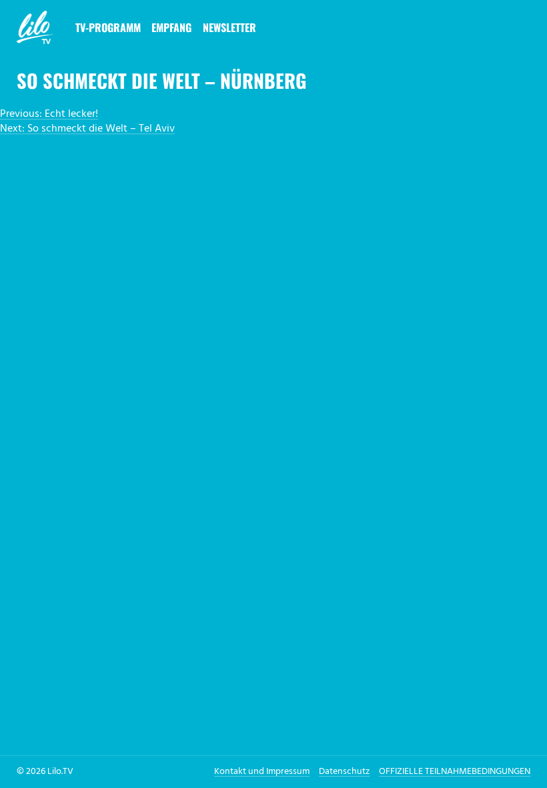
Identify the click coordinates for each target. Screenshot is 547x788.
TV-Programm (108, 27)
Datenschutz (344, 771)
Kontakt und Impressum (262, 771)
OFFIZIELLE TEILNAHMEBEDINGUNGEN (454, 771)
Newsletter (229, 27)
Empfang (171, 27)
